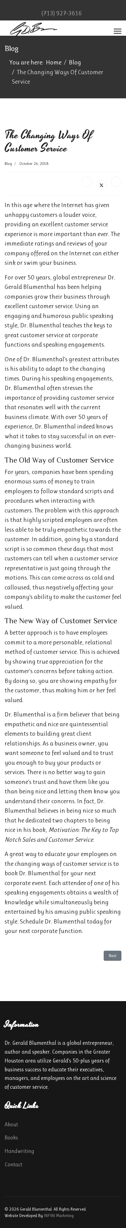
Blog (8, 163)
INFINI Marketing (59, 1215)
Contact (13, 1164)
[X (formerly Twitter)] (101, 185)
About (11, 1124)
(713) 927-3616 (61, 13)
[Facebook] (87, 182)
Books (11, 1138)
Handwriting (19, 1151)
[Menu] (117, 31)
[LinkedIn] (116, 182)
